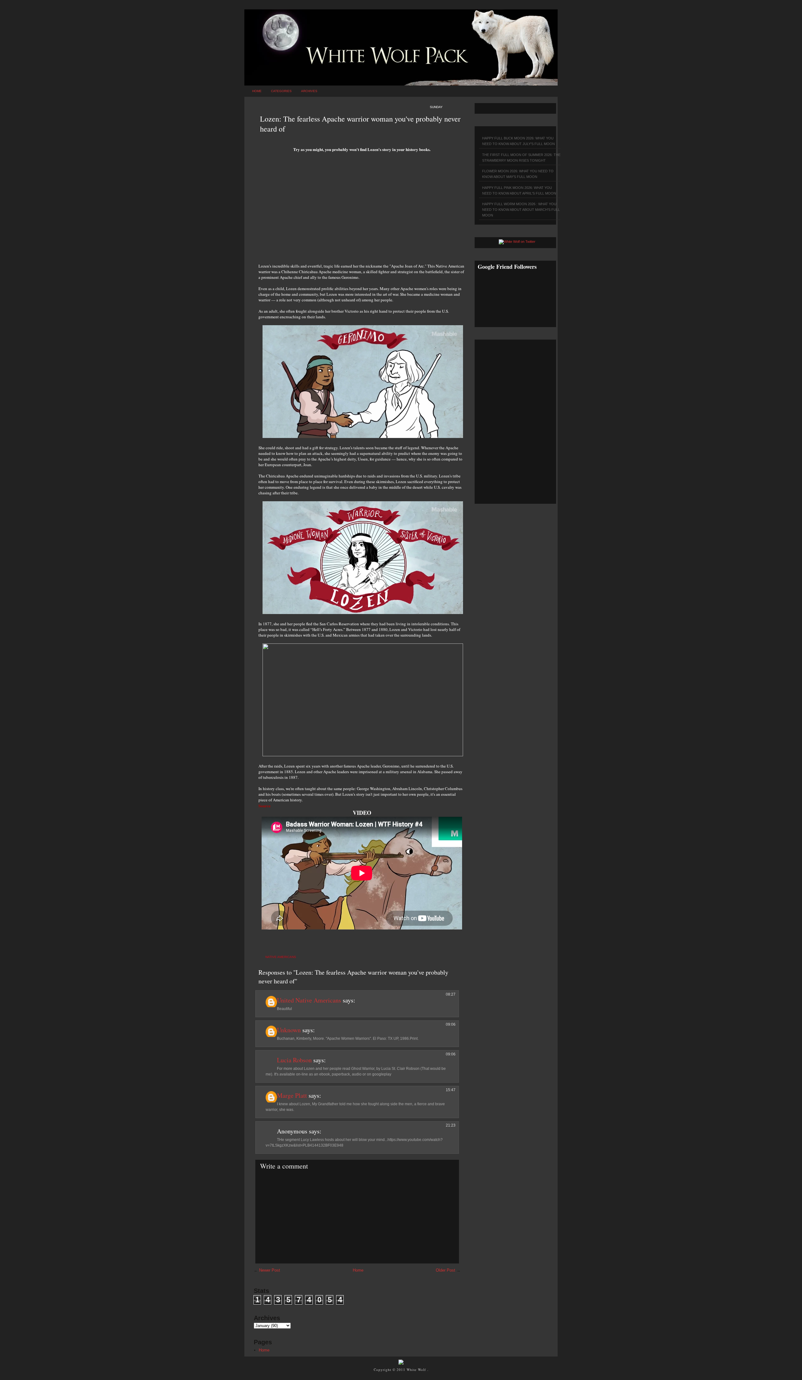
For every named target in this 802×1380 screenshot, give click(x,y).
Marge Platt (292, 1095)
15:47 (451, 1090)
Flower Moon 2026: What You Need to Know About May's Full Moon (518, 174)
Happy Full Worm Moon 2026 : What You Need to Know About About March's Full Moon (521, 209)
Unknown (289, 1030)
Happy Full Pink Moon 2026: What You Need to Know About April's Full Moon (519, 190)
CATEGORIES (281, 91)
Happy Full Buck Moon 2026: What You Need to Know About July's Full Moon (518, 141)
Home (257, 91)
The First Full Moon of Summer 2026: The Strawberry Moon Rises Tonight (521, 157)
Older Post (445, 1270)
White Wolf (417, 1369)
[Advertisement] (361, 210)
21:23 (451, 1125)
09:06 (451, 1024)
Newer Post (269, 1270)
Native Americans (280, 957)
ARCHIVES (309, 91)
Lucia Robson (294, 1060)
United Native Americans (309, 1000)
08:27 (451, 994)
